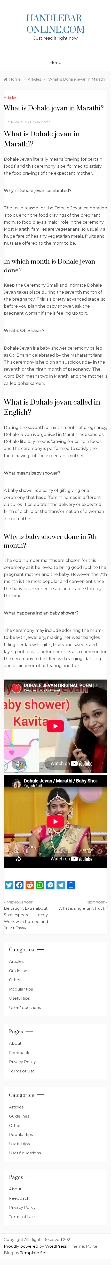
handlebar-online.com (55, 24)
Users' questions (25, 1007)
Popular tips (21, 989)
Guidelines (19, 970)
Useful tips (19, 998)
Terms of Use (22, 1071)
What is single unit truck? (82, 908)
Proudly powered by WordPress (36, 1246)
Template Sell (33, 1252)
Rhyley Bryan (40, 122)
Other (15, 979)
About (15, 1043)
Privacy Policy (22, 1061)
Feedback (19, 1052)
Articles (10, 97)
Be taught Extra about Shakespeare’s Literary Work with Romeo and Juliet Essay (26, 918)
